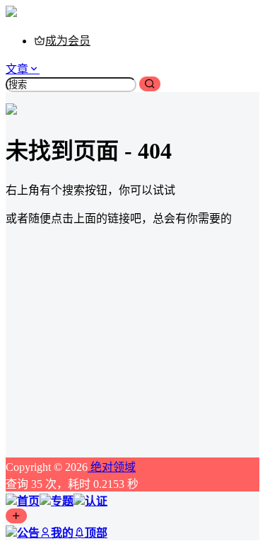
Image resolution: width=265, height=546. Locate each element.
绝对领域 (112, 467)
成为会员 (67, 41)
